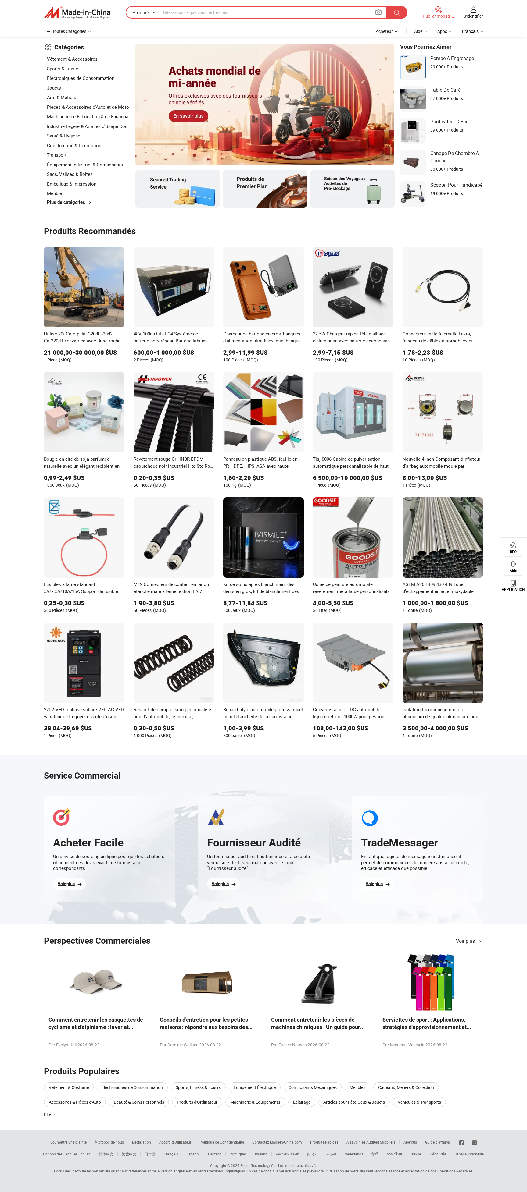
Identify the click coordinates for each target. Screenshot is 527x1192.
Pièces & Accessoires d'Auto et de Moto (88, 107)
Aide (418, 31)
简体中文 (106, 1153)
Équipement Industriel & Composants (85, 164)
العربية (331, 1153)
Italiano (261, 1153)
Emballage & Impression (71, 184)
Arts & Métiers (61, 97)
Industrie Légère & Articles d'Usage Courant (89, 126)
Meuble (54, 193)
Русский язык (287, 1153)
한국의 (312, 1153)
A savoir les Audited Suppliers (370, 1142)
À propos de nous (109, 1142)
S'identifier (473, 16)
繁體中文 (129, 1153)
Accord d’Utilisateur (175, 1142)
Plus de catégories (66, 202)
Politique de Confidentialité (221, 1142)
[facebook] (461, 1142)
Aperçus (410, 1142)
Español (193, 1153)
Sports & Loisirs (63, 69)
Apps (442, 31)
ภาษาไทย (394, 1153)
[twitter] (474, 1142)
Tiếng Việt (437, 1153)
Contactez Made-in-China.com (277, 1142)
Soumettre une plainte (68, 1142)
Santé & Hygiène (63, 136)
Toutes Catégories (69, 31)
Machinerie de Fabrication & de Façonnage (89, 116)
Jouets (54, 88)
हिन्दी (374, 1153)
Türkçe (415, 1153)
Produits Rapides (324, 1142)
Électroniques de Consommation (80, 78)
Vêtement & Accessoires (72, 59)
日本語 (150, 1153)
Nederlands (353, 1153)
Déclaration (141, 1142)
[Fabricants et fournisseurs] (77, 12)
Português (238, 1153)
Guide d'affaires (438, 1142)
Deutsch (214, 1153)
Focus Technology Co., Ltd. (262, 1165)
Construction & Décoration (74, 145)
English (84, 1153)
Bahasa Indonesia (469, 1153)
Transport (56, 155)
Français (171, 1153)
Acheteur (384, 31)
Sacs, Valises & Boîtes (70, 174)
